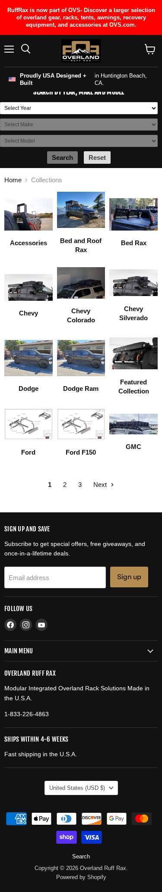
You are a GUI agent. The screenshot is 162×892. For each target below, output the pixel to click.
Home (13, 180)
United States (77, 788)
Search (81, 856)
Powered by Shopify (81, 877)
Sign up (129, 577)
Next (100, 484)
